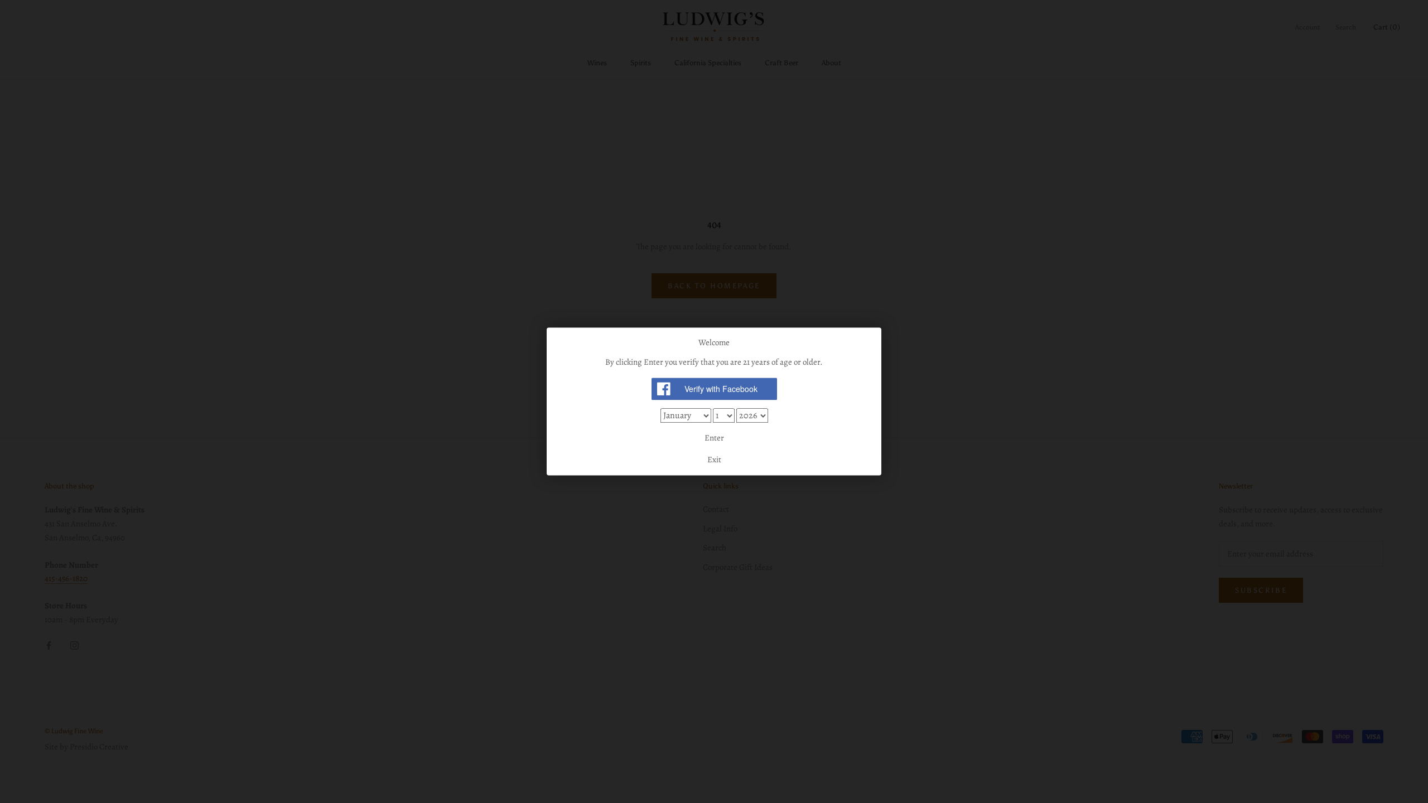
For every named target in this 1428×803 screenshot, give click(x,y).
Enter (714, 437)
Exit (714, 460)
